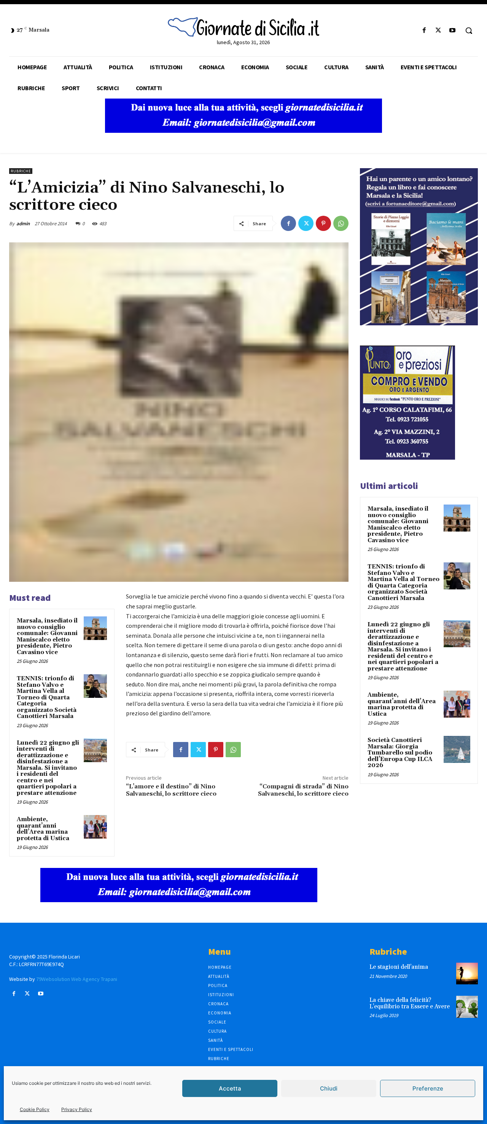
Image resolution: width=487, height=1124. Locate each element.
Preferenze (427, 1088)
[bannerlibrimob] (419, 323)
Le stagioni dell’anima (398, 967)
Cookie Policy (34, 1109)
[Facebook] (424, 30)
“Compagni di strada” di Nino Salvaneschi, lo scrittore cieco (303, 790)
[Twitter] (438, 30)
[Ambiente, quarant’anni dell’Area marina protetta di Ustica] (95, 827)
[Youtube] (452, 30)
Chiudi (328, 1088)
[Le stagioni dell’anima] (467, 973)
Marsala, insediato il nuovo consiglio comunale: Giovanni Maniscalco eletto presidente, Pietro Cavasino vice (47, 636)
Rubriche (21, 171)
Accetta (230, 1088)
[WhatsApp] (341, 223)
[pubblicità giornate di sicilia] (243, 130)
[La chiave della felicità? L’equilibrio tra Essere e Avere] (467, 1006)
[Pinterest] (323, 223)
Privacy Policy (76, 1109)
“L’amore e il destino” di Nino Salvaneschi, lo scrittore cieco (171, 790)
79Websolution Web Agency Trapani (76, 979)
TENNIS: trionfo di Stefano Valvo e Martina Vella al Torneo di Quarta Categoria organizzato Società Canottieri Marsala (46, 697)
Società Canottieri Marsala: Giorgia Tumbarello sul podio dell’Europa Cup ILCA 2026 (400, 753)
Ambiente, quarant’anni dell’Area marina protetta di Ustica (43, 829)
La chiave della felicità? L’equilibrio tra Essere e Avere (409, 1003)
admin (23, 223)
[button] (469, 30)
